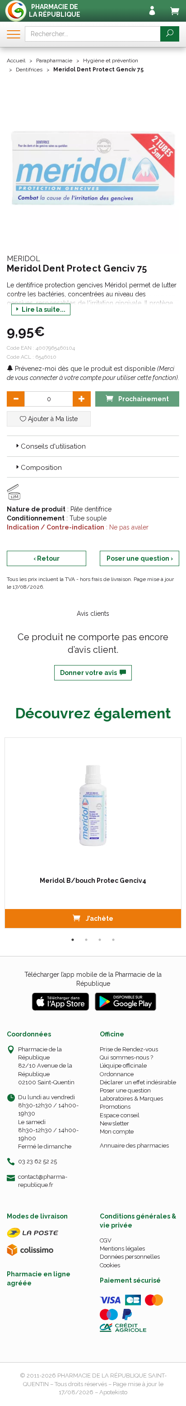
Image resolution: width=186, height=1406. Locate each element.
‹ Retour (46, 558)
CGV (106, 1240)
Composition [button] (41, 468)
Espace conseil (120, 1115)
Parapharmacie (54, 60)
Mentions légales (122, 1248)
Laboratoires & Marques (131, 1098)
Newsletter (114, 1123)
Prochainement (143, 399)
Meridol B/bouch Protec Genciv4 (93, 880)
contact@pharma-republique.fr (42, 1180)
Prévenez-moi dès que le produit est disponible (84, 368)
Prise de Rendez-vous (129, 1049)
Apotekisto (113, 1392)
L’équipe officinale (123, 1065)
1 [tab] (72, 939)
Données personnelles (130, 1256)
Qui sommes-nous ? (126, 1057)
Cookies (110, 1265)
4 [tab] (113, 939)
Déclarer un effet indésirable (138, 1082)
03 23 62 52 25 (37, 1161)
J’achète (98, 918)
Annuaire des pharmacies (134, 1145)
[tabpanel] (93, 832)
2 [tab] (86, 939)
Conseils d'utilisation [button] (53, 446)
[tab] (93, 446)
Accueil (16, 60)
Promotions (115, 1106)
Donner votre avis (90, 672)
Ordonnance (117, 1074)
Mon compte (117, 1131)
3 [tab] (99, 939)
